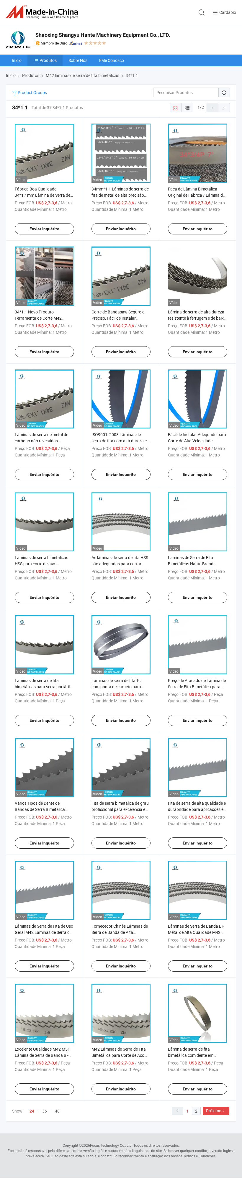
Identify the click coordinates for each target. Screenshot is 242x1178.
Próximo (213, 1110)
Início (17, 60)
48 (57, 1111)
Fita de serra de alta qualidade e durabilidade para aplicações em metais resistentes (197, 809)
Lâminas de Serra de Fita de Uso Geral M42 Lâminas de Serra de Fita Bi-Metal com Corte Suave (44, 932)
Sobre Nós (77, 60)
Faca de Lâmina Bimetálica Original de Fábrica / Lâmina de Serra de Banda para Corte (196, 195)
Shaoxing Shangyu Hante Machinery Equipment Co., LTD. (102, 35)
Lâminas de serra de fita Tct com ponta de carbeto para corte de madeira (116, 687)
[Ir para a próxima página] (224, 107)
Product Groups (32, 92)
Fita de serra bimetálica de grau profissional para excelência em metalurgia (120, 809)
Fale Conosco (111, 60)
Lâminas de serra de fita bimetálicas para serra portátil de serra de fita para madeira (42, 687)
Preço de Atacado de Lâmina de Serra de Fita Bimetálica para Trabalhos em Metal (197, 687)
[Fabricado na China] (43, 12)
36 (44, 1111)
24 (32, 1111)
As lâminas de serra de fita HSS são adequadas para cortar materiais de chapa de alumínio (119, 564)
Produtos (48, 60)
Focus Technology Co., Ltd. (111, 1145)
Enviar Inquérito (44, 228)
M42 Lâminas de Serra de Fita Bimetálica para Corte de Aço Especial (118, 1055)
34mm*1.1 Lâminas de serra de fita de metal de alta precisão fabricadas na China (120, 195)
